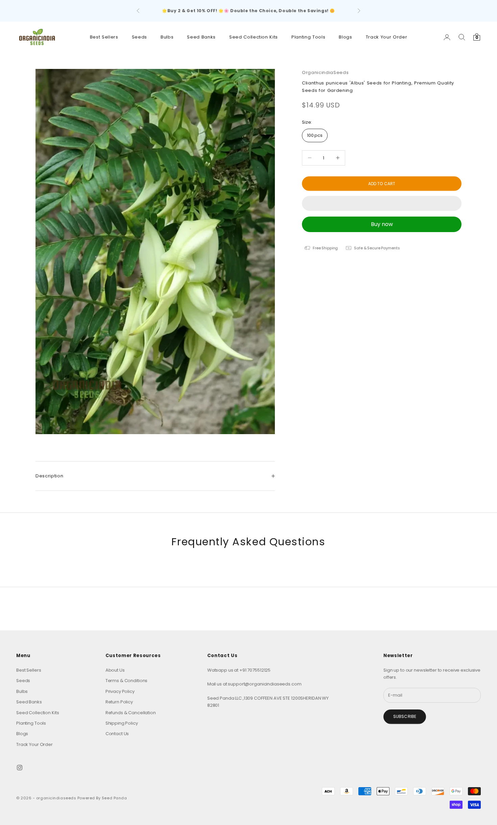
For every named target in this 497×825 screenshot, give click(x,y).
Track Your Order (386, 37)
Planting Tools (308, 37)
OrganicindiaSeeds (325, 72)
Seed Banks (201, 37)
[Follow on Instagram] (19, 767)
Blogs (345, 37)
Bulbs (167, 37)
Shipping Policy (121, 723)
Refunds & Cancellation (130, 712)
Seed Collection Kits (253, 37)
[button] (382, 203)
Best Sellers (104, 37)
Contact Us (117, 733)
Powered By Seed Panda (102, 798)
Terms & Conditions (126, 680)
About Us (115, 670)
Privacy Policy (120, 691)
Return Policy (119, 702)
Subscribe (404, 716)
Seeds (139, 37)
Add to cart (381, 183)
